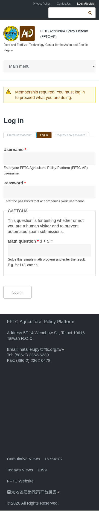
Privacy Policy (41, 3)
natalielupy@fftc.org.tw (42, 349)
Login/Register (86, 3)
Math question (23, 241)
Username (14, 149)
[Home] (19, 33)
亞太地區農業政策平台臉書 (33, 492)
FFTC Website (20, 481)
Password (14, 183)
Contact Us (64, 3)
